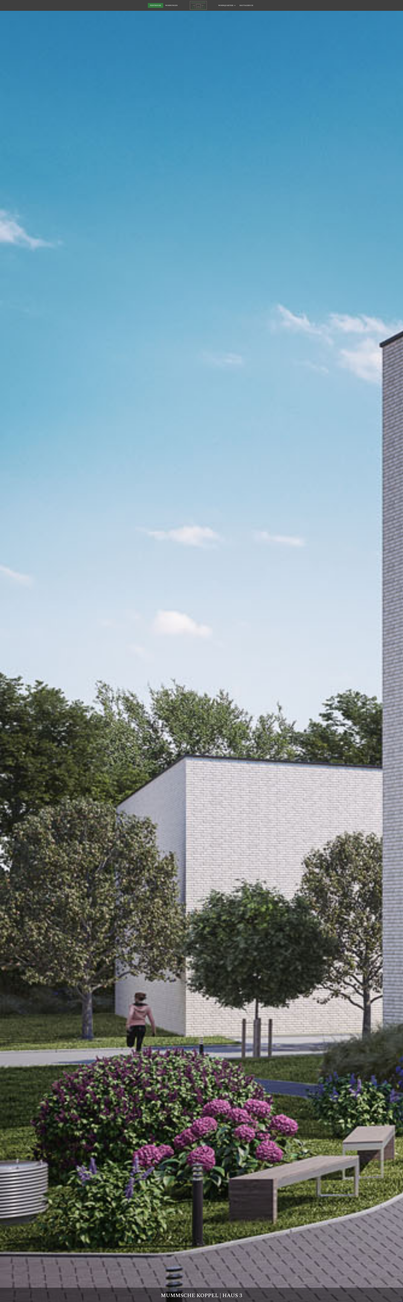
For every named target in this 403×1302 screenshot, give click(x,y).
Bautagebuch (246, 5)
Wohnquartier (225, 5)
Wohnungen (171, 5)
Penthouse (155, 5)
